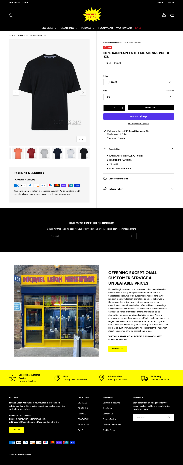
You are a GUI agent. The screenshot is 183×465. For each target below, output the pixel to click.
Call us (160, 2)
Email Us (170, 2)
